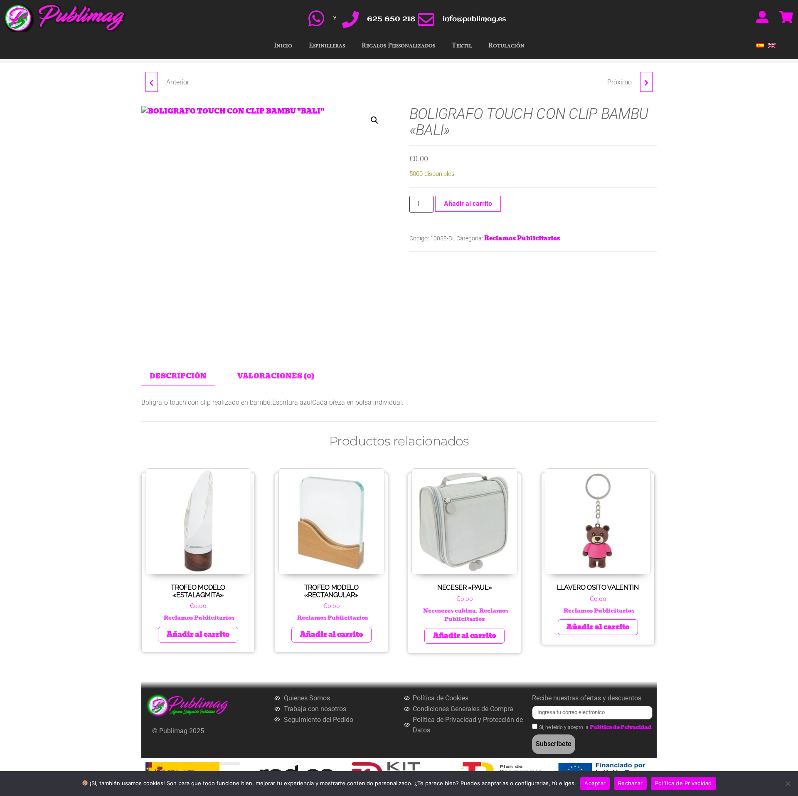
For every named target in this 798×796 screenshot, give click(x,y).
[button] (374, 120)
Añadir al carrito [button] (198, 634)
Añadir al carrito (468, 204)
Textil (462, 45)
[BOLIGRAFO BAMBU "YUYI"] (151, 82)
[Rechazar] (787, 783)
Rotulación (506, 45)
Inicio (283, 45)
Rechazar (630, 783)
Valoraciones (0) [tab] (276, 376)
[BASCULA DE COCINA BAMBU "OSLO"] (646, 82)
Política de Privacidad (621, 727)
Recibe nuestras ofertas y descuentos (586, 698)
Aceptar (595, 783)
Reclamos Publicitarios (522, 238)
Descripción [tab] (178, 376)
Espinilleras (327, 45)
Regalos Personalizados (398, 45)
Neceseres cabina (449, 610)
